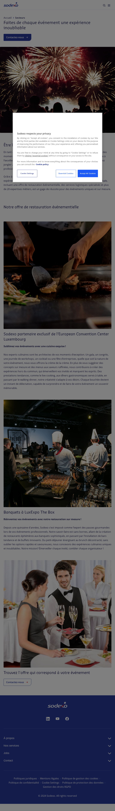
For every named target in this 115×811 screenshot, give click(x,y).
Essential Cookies (66, 173)
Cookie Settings (27, 173)
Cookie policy (42, 164)
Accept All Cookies (88, 173)
